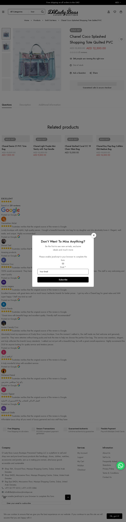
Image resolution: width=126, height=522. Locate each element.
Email (63, 267)
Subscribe (63, 279)
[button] (93, 235)
